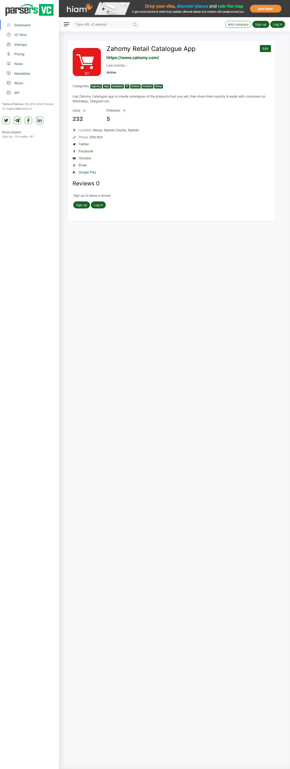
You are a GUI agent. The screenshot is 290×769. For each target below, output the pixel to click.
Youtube (85, 158)
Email (82, 165)
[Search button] (135, 24)
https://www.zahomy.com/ (132, 57)
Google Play (87, 172)
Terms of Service (13, 104)
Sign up (260, 24)
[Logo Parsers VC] (29, 10)
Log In (277, 24)
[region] (29, 384)
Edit (265, 48)
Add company (238, 24)
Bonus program (11, 132)
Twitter (84, 144)
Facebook (86, 151)
